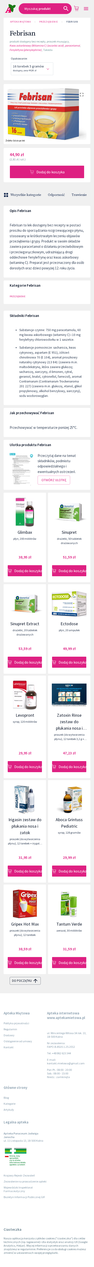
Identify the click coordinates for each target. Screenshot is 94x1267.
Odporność (56, 195)
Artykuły (9, 1109)
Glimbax (25, 532)
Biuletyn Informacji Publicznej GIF (24, 1197)
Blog (6, 1097)
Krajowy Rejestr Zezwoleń (19, 1175)
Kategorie (9, 1103)
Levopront (25, 715)
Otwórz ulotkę (53, 480)
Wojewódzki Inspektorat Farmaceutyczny (18, 1189)
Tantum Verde (69, 924)
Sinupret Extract (24, 623)
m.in (74, 362)
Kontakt (8, 1047)
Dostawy (9, 1035)
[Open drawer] (85, 8)
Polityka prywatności (16, 1023)
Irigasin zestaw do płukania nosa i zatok (24, 826)
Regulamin (10, 1029)
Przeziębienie (48, 21)
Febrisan (72, 21)
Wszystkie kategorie (25, 195)
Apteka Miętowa (20, 21)
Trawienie (79, 195)
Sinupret (69, 532)
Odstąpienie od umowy (18, 1041)
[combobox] (45, 8)
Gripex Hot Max (25, 924)
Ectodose (69, 623)
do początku (22, 981)
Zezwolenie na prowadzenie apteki (25, 1181)
